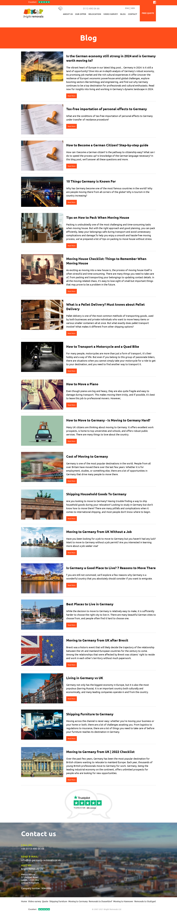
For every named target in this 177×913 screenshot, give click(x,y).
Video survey (34, 901)
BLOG (123, 14)
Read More (71, 96)
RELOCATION (94, 14)
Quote (45, 901)
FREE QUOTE (148, 13)
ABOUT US (68, 14)
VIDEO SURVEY (110, 14)
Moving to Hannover (123, 901)
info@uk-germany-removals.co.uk (41, 860)
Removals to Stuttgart (145, 901)
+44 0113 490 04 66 (32, 848)
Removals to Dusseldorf (100, 901)
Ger (133, 8)
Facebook (154, 2)
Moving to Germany (78, 901)
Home (24, 901)
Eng (127, 8)
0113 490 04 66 (91, 8)
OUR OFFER (80, 14)
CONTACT (132, 14)
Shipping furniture (58, 901)
